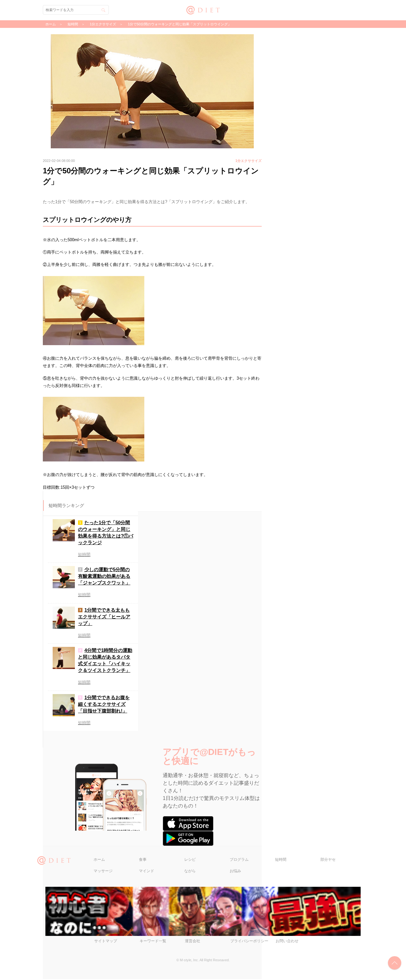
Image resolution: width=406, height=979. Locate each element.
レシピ (190, 859)
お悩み (235, 871)
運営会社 (192, 941)
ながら (190, 871)
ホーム (99, 859)
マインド (146, 871)
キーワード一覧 (153, 941)
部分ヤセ (328, 859)
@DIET (203, 9)
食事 (143, 859)
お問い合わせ (287, 941)
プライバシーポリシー (249, 941)
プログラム (239, 859)
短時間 (280, 859)
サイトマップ (105, 941)
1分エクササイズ (103, 24)
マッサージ (103, 871)
